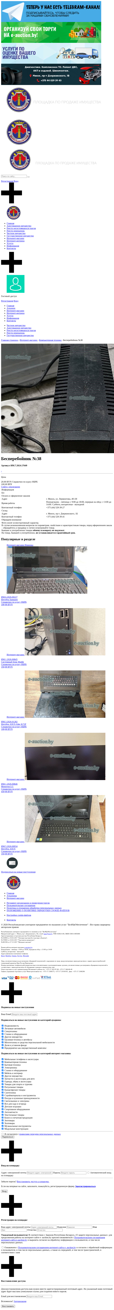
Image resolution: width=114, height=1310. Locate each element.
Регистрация (7, 181)
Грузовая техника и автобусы (18, 1039)
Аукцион (11, 308)
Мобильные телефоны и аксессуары (21, 1059)
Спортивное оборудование (17, 1109)
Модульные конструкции (16, 1129)
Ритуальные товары (13, 1087)
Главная (10, 223)
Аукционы (12, 896)
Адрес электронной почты (13, 1172)
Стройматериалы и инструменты (20, 1095)
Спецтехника (10, 1031)
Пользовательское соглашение (21, 905)
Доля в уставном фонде (15, 1045)
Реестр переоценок (16, 231)
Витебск (8, 956)
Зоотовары (9, 1120)
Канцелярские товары (14, 1090)
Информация (13, 246)
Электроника (10, 1067)
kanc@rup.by (48, 934)
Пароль (56, 1172)
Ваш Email (6, 1014)
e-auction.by (28, 947)
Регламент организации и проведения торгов (28, 903)
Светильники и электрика (16, 1101)
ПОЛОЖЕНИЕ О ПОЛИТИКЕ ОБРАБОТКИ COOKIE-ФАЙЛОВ (38, 910)
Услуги (10, 243)
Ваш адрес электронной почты (15, 1227)
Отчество (31, 1230)
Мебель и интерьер (13, 1073)
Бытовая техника (12, 1065)
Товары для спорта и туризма (18, 1084)
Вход (16, 181)
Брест (3, 956)
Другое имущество (13, 1037)
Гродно (19, 956)
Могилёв (26, 956)
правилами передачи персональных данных (40, 1134)
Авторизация (20, 1301)
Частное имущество (16, 233)
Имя (95, 1227)
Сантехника (10, 1092)
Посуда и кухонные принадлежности (22, 1098)
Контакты (11, 248)
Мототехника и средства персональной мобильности (29, 1042)
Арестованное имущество (19, 226)
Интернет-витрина (15, 241)
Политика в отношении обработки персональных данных (34, 908)
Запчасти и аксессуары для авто (19, 1079)
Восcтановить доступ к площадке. (33, 1181)
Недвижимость (11, 1026)
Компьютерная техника (15, 1062)
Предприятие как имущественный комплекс (25, 1048)
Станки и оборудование (15, 1034)
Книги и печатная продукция (18, 1118)
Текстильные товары (14, 1115)
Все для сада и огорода (15, 1104)
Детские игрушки (12, 1106)
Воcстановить (8, 1306)
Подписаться (7, 1137)
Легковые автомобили (15, 1028)
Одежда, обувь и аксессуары (17, 1081)
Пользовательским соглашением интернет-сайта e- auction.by (47, 1247)
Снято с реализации (10, 487)
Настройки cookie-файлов (19, 915)
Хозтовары (9, 1123)
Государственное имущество (20, 236)
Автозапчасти (11, 1112)
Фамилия (61, 1227)
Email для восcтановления (13, 1296)
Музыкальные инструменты (17, 1126)
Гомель (14, 956)
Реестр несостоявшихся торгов (21, 228)
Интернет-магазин (15, 238)
